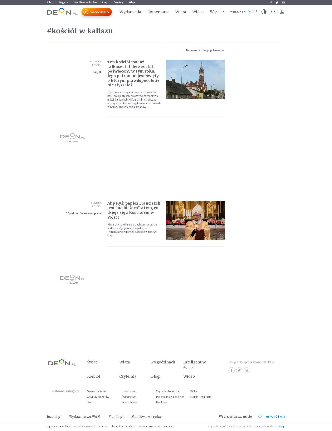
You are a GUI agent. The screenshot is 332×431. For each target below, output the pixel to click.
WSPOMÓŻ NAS (275, 416)
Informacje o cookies (149, 426)
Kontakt (103, 426)
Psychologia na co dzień (170, 397)
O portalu (52, 426)
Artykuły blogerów (98, 397)
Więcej (216, 11)
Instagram (283, 2)
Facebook (271, 2)
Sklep (132, 2)
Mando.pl (116, 417)
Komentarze (158, 12)
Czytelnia (127, 376)
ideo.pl (281, 426)
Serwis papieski (96, 391)
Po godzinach (163, 362)
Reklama (130, 426)
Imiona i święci (130, 402)
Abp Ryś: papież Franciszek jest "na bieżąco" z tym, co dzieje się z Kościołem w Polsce (134, 210)
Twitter (277, 2)
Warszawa (236, 12)
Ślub (89, 402)
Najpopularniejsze (214, 50)
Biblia (50, 2)
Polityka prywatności (85, 426)
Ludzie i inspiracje (200, 397)
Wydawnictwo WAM (85, 417)
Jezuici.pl (54, 417)
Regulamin (65, 426)
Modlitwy (161, 402)
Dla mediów (117, 426)
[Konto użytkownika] (282, 12)
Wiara (180, 12)
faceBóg (118, 2)
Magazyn (64, 2)
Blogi (105, 2)
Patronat (168, 426)
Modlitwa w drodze (85, 2)
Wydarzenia (130, 12)
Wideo (198, 12)
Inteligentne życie (194, 365)
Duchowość (129, 391)
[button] (264, 12)
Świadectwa (129, 397)
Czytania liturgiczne (168, 391)
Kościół (97, 65)
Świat (92, 362)
